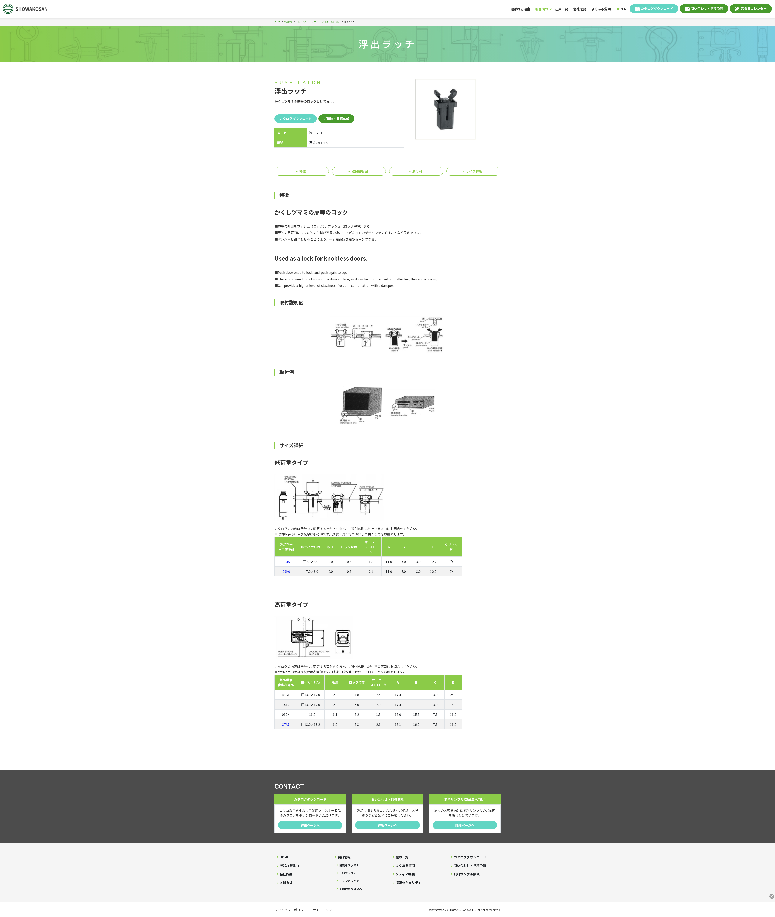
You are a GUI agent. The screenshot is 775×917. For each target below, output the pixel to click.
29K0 (286, 571)
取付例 (417, 171)
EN (624, 8)
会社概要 (579, 8)
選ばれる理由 (520, 8)
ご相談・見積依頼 (336, 118)
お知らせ (286, 882)
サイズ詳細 (474, 171)
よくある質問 (601, 8)
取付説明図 (360, 171)
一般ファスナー (349, 873)
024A (286, 561)
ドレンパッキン (349, 881)
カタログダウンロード (657, 8)
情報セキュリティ (408, 882)
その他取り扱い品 (350, 889)
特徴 (302, 171)
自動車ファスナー (350, 865)
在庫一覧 (561, 8)
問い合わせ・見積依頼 (707, 8)
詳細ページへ (310, 825)
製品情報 (541, 8)
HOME (284, 857)
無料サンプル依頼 (467, 874)
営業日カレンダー (754, 8)
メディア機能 (405, 874)
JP (618, 8)
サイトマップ (322, 909)
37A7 (285, 724)
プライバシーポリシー (290, 909)
